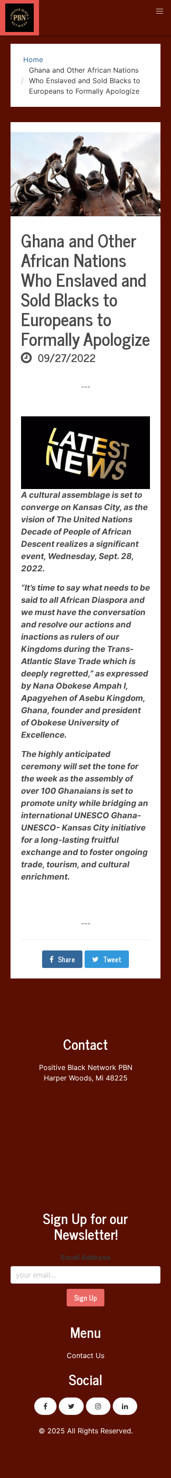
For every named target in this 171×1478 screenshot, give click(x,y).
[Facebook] (45, 1406)
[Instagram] (98, 1406)
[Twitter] (71, 1406)
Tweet (112, 959)
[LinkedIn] (125, 1406)
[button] (159, 11)
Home (32, 59)
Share (66, 959)
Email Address (85, 1257)
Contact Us (85, 1355)
